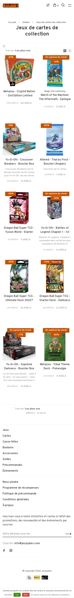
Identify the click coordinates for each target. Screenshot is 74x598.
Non (26, 595)
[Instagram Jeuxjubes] (10, 551)
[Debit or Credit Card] (45, 579)
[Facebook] (4, 551)
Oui (17, 595)
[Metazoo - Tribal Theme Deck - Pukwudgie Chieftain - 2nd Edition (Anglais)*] (54, 345)
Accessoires (10, 453)
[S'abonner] (67, 534)
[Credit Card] (29, 579)
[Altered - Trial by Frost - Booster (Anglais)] (54, 140)
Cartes (7, 436)
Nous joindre (10, 482)
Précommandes (12, 465)
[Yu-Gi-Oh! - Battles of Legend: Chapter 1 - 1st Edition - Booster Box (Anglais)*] (54, 209)
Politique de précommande (19, 493)
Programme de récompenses (21, 488)
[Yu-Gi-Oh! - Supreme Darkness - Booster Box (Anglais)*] (19, 345)
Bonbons (8, 447)
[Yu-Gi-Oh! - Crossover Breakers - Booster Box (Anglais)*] (19, 140)
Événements (10, 471)
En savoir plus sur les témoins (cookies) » (50, 595)
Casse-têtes (10, 442)
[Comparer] (48, 5)
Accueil (12, 22)
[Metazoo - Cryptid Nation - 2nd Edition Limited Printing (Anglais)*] (19, 72)
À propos (8, 505)
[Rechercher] (63, 5)
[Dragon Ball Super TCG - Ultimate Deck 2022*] (19, 277)
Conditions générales (16, 499)
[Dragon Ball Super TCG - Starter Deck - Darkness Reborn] (54, 277)
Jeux (6, 430)
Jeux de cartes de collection (51, 22)
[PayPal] (37, 579)
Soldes (26, 22)
